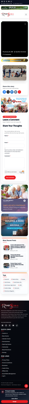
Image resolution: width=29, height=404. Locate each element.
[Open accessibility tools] (26, 386)
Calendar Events (6, 332)
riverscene (16, 281)
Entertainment (6, 334)
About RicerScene (6, 343)
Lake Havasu (7, 275)
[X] (7, 1)
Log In (3, 369)
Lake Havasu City (17, 275)
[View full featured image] (25, 24)
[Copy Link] (19, 92)
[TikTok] (11, 1)
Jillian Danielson (21, 52)
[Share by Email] (15, 92)
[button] (14, 73)
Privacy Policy (5, 353)
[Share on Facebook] (4, 92)
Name (7, 135)
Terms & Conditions (7, 356)
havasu (23, 272)
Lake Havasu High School (10, 278)
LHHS (20, 278)
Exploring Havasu (6, 337)
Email (6, 142)
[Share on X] (8, 92)
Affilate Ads (5, 364)
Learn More (14, 398)
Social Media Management (9, 367)
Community (5, 340)
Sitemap (4, 345)
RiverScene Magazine (9, 284)
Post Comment (10, 177)
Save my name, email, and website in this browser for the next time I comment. (14, 151)
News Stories (5, 329)
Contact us (5, 326)
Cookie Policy (5, 361)
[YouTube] (9, 1)
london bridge (8, 281)
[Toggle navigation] (26, 14)
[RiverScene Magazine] (7, 14)
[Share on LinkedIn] (11, 92)
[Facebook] (2, 1)
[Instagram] (4, 1)
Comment (8, 156)
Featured (7, 272)
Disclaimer (5, 358)
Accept (14, 401)
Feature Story (15, 272)
